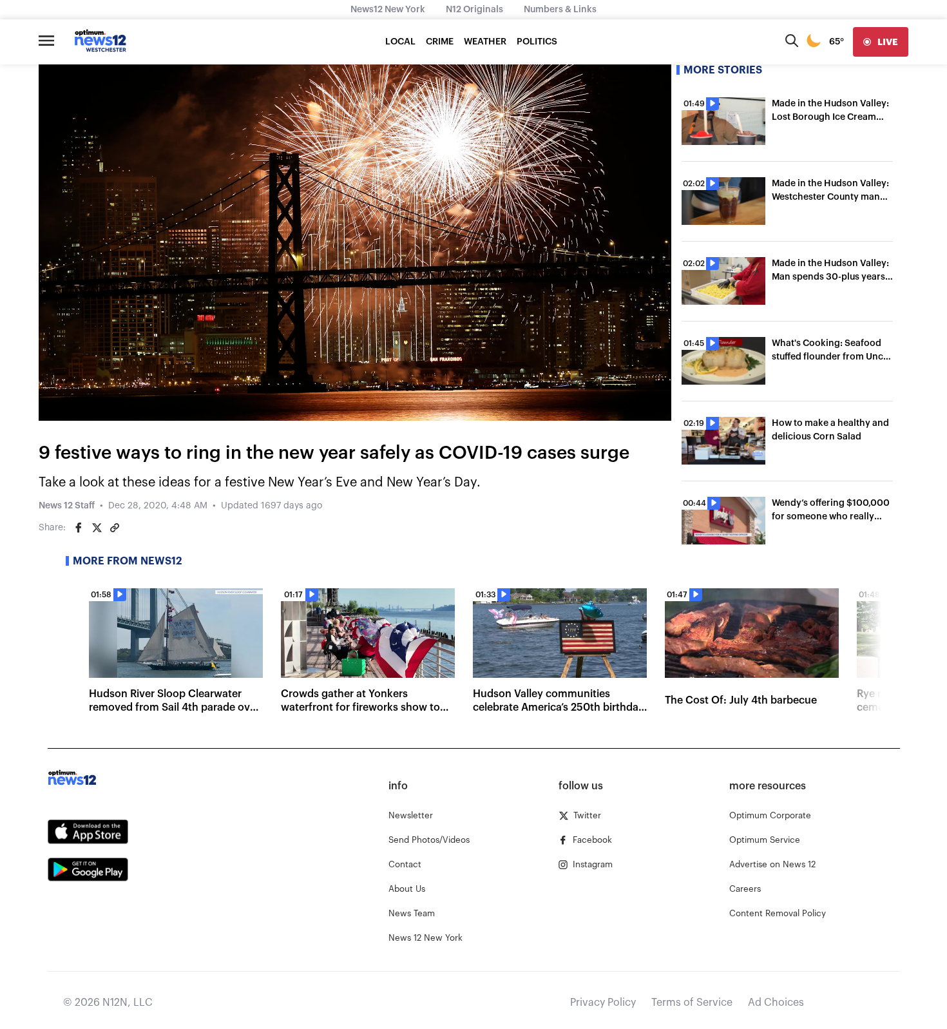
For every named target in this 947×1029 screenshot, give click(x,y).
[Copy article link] (115, 528)
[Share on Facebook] (78, 528)
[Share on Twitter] (96, 528)
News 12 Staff (67, 505)
